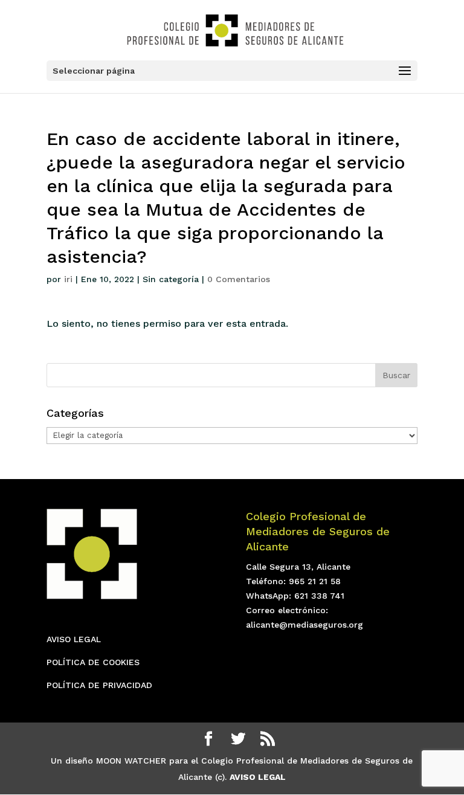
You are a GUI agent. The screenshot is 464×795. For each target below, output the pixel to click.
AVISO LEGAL (74, 639)
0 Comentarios (238, 279)
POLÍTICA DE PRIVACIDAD (99, 685)
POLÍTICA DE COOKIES (93, 662)
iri (68, 279)
